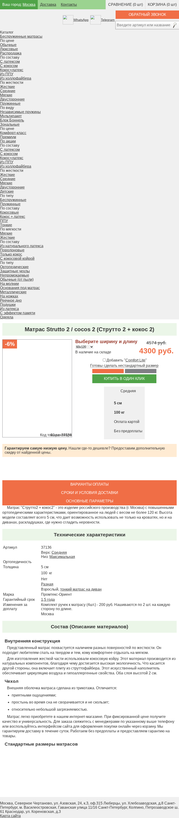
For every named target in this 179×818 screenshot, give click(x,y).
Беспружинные (13, 200)
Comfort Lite (135, 360)
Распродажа (10, 53)
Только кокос (11, 254)
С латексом (10, 62)
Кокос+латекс (11, 70)
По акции (8, 141)
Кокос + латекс (12, 217)
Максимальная (62, 557)
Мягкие (6, 95)
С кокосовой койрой (17, 258)
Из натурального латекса (21, 246)
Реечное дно (11, 300)
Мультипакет (11, 116)
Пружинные (10, 204)
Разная (47, 584)
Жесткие (7, 87)
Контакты (69, 5)
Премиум (8, 137)
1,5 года (48, 600)
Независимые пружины (20, 112)
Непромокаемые (14, 275)
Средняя (59, 552)
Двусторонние (12, 99)
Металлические (13, 292)
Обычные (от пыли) (17, 279)
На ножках (9, 296)
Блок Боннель (12, 120)
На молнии (9, 284)
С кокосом (9, 66)
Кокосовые (9, 212)
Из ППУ (6, 74)
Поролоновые (12, 250)
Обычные (8, 45)
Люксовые (9, 49)
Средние (7, 91)
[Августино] (31, 19)
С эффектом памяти (17, 313)
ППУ (4, 221)
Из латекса (9, 309)
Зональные (10, 124)
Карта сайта (10, 816)
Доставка (48, 5)
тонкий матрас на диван (81, 589)
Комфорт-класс (13, 133)
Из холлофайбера (15, 78)
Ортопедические (14, 267)
